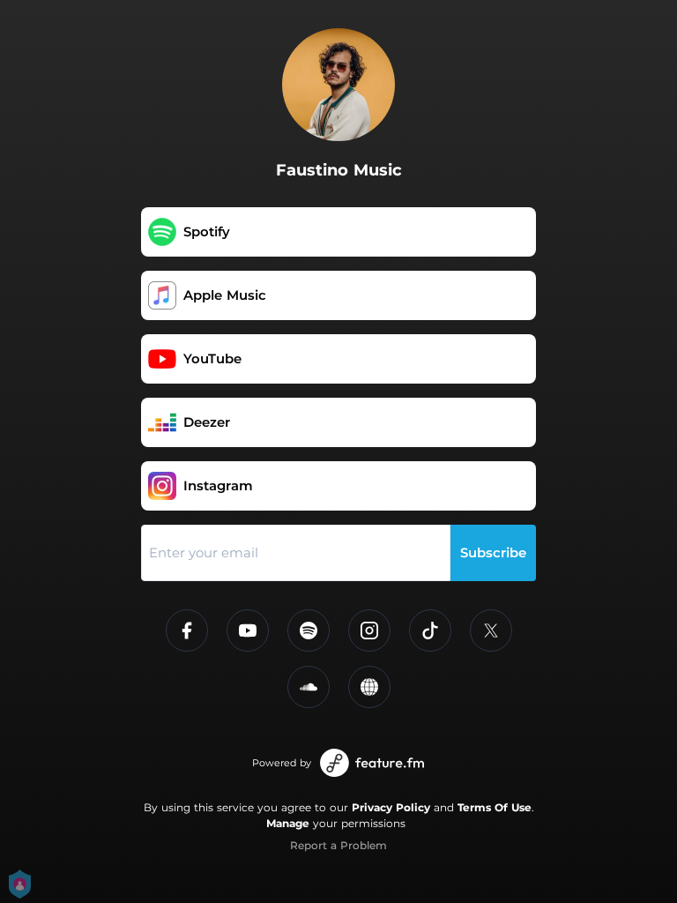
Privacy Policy (391, 807)
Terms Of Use (495, 807)
